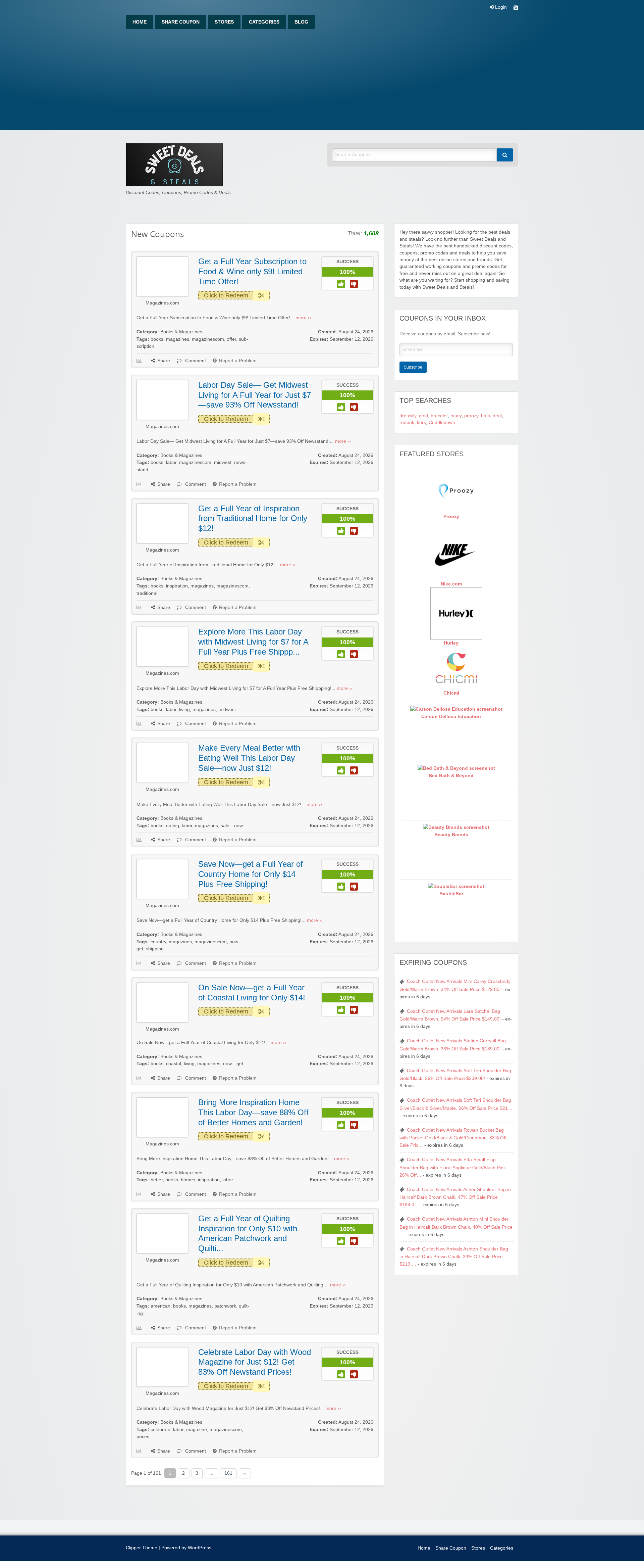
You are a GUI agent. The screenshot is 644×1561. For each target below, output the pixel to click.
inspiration (177, 585)
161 (228, 1473)
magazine (196, 1429)
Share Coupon (181, 22)
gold (423, 415)
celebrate (160, 1429)
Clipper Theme (141, 1547)
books (157, 339)
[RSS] (516, 8)
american (160, 1306)
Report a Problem (238, 360)
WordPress (199, 1547)
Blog (301, 22)
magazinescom (208, 339)
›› (245, 1473)
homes (188, 1179)
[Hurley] (456, 613)
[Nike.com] (456, 554)
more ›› (303, 317)
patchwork (225, 1306)
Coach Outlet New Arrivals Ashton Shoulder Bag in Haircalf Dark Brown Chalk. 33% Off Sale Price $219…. (453, 1256)
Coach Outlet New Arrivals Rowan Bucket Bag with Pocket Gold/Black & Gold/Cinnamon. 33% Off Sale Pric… (452, 1138)
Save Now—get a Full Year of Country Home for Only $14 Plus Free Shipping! (250, 873)
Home (139, 22)
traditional (147, 593)
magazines (177, 339)
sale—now (232, 825)
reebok (406, 422)
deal (497, 415)
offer (231, 339)
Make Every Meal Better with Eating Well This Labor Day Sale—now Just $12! (249, 757)
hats (485, 415)
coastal (173, 1063)
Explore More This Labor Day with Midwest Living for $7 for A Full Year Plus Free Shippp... (253, 641)
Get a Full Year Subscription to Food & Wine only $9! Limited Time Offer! (252, 271)
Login (500, 7)
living (184, 709)
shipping (155, 948)
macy (456, 415)
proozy (471, 415)
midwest (222, 462)
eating (172, 825)
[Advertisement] (322, 80)
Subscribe (413, 367)
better (157, 1179)
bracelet (439, 415)
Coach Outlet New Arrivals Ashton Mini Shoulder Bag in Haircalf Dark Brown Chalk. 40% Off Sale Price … (456, 1227)
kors (421, 422)
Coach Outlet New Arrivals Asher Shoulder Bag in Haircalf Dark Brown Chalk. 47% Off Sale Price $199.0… (455, 1197)
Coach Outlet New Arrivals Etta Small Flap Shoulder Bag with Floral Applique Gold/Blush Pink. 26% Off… (453, 1167)
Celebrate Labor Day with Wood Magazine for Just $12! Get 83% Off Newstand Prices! (254, 1361)
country (158, 941)
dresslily (407, 415)
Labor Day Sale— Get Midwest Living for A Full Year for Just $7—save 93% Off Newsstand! (254, 394)
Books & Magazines (181, 331)
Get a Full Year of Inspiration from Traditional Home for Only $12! (252, 518)
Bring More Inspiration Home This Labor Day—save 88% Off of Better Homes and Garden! (253, 1112)
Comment (195, 360)
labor (171, 462)
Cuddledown (442, 422)
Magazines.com (162, 302)
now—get (233, 1063)
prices (143, 1436)
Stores (224, 22)
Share (163, 360)
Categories (264, 22)
